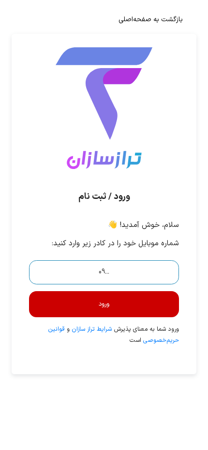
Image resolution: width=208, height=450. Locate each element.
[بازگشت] (104, 118)
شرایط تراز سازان (92, 329)
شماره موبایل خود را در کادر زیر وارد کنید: (115, 243)
